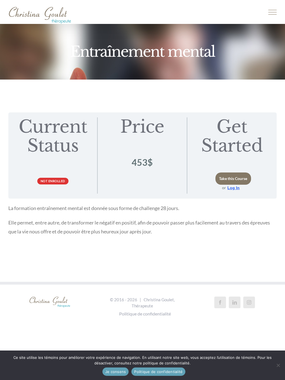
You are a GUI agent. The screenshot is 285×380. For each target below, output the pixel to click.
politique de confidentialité (166, 363)
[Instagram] (249, 302)
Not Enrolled (53, 181)
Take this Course (233, 178)
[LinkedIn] (234, 302)
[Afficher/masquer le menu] (272, 12)
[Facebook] (220, 302)
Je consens (115, 371)
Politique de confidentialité (145, 313)
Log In (233, 188)
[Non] (278, 365)
